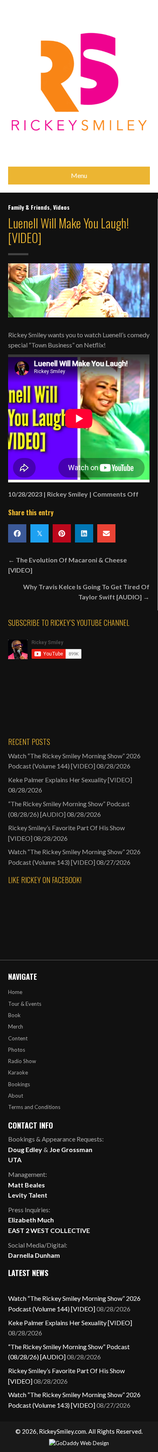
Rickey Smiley (67, 494)
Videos (61, 207)
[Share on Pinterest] (62, 533)
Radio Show (22, 1061)
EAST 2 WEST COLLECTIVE (49, 1230)
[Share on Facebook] (17, 533)
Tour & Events (24, 1004)
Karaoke (18, 1072)
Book (14, 1015)
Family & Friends (29, 207)
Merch (15, 1026)
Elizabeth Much (31, 1220)
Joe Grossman (70, 1149)
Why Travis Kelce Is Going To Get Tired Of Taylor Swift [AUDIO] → (86, 592)
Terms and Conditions (34, 1107)
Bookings (19, 1084)
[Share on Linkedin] (84, 533)
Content (18, 1038)
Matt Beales (26, 1185)
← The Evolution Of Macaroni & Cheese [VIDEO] (67, 565)
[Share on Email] (106, 533)
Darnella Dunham (34, 1255)
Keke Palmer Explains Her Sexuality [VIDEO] (70, 780)
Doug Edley (25, 1149)
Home (15, 992)
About (15, 1095)
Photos (16, 1049)
